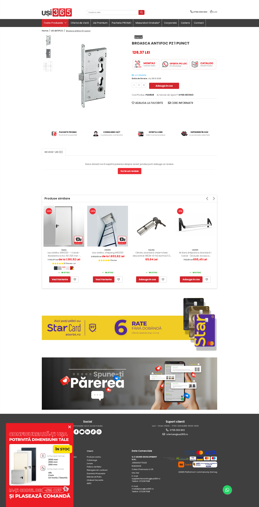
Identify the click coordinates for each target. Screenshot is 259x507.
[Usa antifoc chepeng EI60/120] (107, 226)
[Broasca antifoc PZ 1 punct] (91, 76)
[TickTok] (93, 431)
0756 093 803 (177, 430)
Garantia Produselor (96, 473)
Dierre (63, 250)
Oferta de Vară (80, 23)
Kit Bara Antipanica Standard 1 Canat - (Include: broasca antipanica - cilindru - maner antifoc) (195, 254)
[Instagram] (99, 431)
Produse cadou (94, 457)
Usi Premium (100, 23)
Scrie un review (130, 171)
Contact (199, 23)
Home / (46, 30)
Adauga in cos (164, 85)
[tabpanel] (91, 76)
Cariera (185, 23)
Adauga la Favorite (148, 103)
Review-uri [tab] (54, 152)
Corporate (170, 23)
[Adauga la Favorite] (75, 279)
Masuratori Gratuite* (147, 23)
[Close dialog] (69, 427)
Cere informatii (182, 103)
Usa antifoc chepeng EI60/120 (107, 252)
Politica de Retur (94, 466)
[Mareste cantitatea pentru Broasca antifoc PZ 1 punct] (144, 85)
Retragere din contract (97, 470)
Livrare (90, 463)
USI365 (107, 250)
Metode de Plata (94, 477)
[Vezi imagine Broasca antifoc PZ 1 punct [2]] (48, 66)
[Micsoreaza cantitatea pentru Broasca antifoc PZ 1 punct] (134, 85)
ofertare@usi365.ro (177, 434)
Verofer (151, 250)
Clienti (90, 451)
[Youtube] (82, 431)
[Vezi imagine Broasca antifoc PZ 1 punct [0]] (48, 41)
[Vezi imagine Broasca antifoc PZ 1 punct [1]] (48, 53)
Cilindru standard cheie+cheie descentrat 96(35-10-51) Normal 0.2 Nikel (151, 254)
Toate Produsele (54, 23)
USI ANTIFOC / (58, 30)
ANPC (89, 483)
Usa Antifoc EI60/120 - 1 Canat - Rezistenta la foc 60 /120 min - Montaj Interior (64, 254)
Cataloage (92, 460)
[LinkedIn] (87, 431)
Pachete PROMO (121, 23)
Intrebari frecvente (95, 480)
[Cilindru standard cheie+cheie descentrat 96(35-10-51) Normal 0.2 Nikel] (151, 226)
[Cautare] (141, 12)
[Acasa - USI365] (57, 12)
